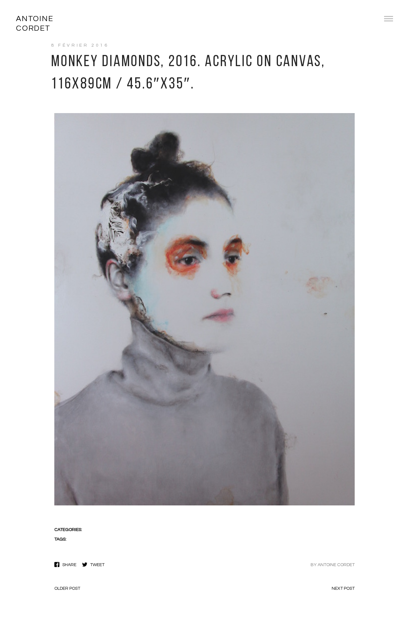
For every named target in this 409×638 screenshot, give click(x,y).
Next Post (343, 588)
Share (69, 565)
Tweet (97, 565)
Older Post (67, 588)
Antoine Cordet (34, 23)
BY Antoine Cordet (333, 565)
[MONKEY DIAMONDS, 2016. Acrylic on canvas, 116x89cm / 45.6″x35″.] (204, 505)
